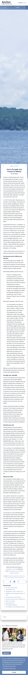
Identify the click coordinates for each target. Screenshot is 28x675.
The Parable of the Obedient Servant (15, 607)
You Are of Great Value (11, 587)
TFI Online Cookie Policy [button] (9, 668)
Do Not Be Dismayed (11, 605)
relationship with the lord (13, 577)
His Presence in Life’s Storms (13, 597)
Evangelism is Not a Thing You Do (14, 591)
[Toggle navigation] (5, 7)
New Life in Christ (10, 601)
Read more (6, 653)
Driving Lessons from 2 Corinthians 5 (15, 599)
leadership (16, 576)
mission (20, 576)
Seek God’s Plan (10, 603)
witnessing (21, 577)
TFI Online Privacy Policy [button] (9, 666)
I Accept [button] (14, 672)
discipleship (10, 576)
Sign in (25, 2)
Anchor (6, 2)
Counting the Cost (10, 589)
